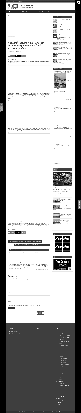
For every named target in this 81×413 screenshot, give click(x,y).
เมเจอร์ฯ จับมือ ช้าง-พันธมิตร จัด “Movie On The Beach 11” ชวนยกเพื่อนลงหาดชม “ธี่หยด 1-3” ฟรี (64, 61)
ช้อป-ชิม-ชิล (61, 396)
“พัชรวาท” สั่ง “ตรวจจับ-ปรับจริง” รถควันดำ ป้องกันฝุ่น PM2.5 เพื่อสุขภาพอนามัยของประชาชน (32, 244)
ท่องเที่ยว (61, 389)
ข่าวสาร (13, 11)
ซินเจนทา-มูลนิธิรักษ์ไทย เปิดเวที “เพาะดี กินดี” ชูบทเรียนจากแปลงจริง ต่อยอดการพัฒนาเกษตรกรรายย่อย (64, 48)
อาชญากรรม (61, 339)
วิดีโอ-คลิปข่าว (42, 11)
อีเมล (9, 297)
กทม (62, 354)
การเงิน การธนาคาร (65, 364)
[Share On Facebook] (1, 104)
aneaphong (18, 268)
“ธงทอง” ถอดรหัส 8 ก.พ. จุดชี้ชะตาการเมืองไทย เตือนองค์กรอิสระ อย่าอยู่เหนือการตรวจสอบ (15, 264)
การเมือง (63, 347)
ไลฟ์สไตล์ (28, 11)
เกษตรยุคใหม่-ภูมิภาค (65, 345)
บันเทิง (60, 379)
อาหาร (60, 394)
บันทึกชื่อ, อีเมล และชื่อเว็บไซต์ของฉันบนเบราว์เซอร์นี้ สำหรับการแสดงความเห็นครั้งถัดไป (25, 305)
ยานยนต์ (61, 373)
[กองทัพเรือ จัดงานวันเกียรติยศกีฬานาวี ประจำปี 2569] (56, 215)
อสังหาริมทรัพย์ (64, 358)
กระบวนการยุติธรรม (65, 341)
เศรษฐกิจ (61, 356)
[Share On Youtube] (1, 109)
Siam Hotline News (27, 5)
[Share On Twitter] (1, 107)
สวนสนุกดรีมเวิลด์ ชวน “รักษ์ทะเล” (63, 19)
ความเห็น (10, 281)
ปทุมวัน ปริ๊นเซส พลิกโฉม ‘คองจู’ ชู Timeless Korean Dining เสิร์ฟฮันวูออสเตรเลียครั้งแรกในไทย (63, 54)
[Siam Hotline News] (9, 11)
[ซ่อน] (0, 111)
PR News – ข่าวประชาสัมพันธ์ (65, 385)
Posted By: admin (12, 51)
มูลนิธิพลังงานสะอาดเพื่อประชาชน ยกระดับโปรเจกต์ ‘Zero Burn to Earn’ (28, 264)
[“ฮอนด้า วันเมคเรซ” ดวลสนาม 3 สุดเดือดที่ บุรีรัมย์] (56, 200)
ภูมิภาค (60, 343)
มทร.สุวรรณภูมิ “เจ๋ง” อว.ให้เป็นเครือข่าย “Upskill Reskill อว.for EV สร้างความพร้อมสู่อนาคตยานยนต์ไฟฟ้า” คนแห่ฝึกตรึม (42, 265)
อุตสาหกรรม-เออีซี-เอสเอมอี (64, 337)
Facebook (39, 331)
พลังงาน (62, 371)
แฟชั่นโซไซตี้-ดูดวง (63, 390)
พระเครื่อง (65, 352)
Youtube (39, 333)
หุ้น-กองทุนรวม (64, 362)
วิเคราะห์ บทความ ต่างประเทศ (64, 333)
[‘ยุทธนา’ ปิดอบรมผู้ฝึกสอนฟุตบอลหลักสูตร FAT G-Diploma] (56, 221)
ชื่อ (9, 292)
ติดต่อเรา (49, 11)
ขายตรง (62, 366)
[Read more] (78, 2)
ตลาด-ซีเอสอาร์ (64, 360)
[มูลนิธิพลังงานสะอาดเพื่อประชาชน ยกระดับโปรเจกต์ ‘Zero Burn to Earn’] (29, 256)
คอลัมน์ (34, 11)
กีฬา (54, 185)
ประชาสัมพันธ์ (21, 11)
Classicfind (61, 383)
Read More (55, 195)
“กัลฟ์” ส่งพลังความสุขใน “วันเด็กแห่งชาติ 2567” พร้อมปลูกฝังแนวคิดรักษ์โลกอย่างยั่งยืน (25, 241)
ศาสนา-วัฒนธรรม (64, 350)
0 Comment (19, 51)
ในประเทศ (61, 400)
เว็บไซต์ (9, 301)
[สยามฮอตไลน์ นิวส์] (13, 331)
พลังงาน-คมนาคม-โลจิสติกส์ (64, 335)
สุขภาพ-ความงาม (62, 392)
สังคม (60, 349)
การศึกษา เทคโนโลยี (11, 36)
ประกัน (60, 375)
